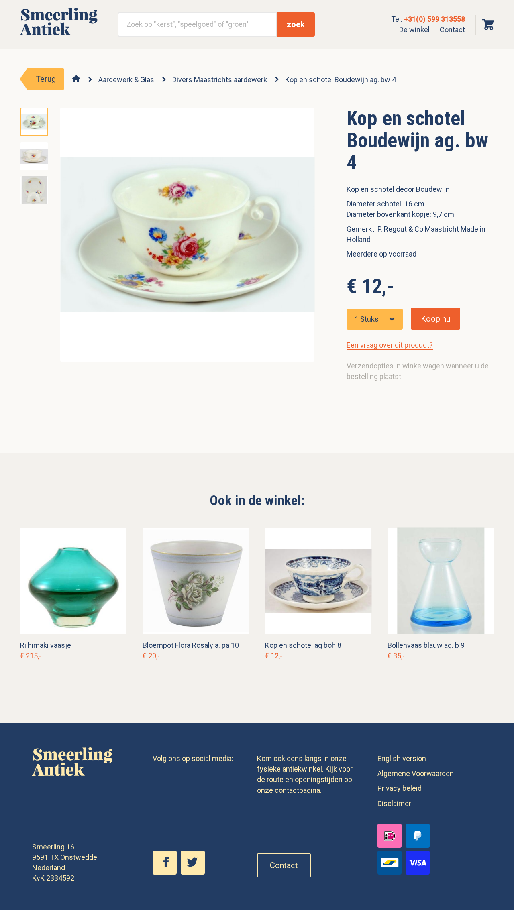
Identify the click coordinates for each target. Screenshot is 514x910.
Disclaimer (394, 803)
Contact (452, 29)
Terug (46, 79)
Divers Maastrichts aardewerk (219, 79)
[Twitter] (195, 872)
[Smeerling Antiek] (59, 35)
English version (401, 758)
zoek (296, 24)
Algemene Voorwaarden (415, 773)
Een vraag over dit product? (390, 345)
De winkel (414, 29)
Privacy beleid (399, 788)
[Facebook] (167, 872)
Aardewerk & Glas (126, 79)
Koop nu (435, 319)
